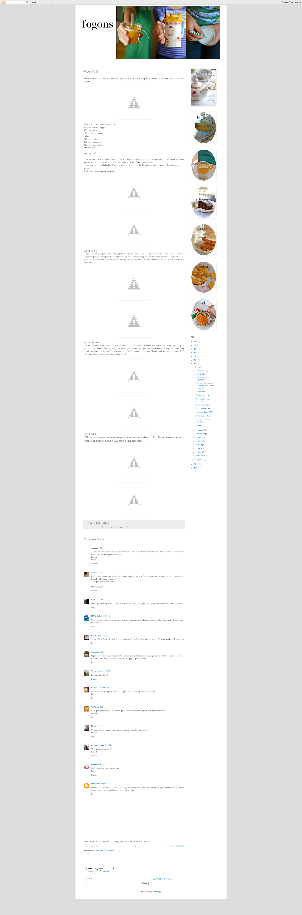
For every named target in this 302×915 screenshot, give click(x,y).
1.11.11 (101, 548)
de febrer (199, 456)
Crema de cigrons (202, 395)
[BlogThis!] (98, 523)
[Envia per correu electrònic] (95, 523)
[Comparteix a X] (101, 523)
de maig (199, 445)
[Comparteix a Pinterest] (107, 523)
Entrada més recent (91, 846)
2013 (196, 360)
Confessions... (201, 391)
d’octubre (200, 430)
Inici (134, 846)
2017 (196, 349)
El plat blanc (96, 635)
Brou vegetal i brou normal (203, 400)
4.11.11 (109, 784)
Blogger (159, 891)
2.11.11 (108, 687)
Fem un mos (96, 764)
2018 (196, 345)
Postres (131, 527)
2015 (196, 353)
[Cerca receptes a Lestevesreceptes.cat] (163, 879)
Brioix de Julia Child (203, 408)
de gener (199, 459)
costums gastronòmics (112, 527)
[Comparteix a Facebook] (104, 523)
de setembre (200, 434)
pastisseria (125, 527)
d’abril (198, 448)
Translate (105, 871)
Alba (93, 572)
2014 (196, 356)
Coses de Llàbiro (98, 687)
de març (199, 452)
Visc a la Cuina (97, 671)
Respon (94, 564)
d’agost (199, 437)
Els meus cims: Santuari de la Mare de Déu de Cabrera (205, 385)
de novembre (201, 374)
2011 (196, 367)
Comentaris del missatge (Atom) (107, 850)
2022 (196, 342)
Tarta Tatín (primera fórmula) (203, 421)
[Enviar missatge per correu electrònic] (90, 523)
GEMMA (95, 707)
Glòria (93, 599)
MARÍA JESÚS (97, 616)
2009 (196, 468)
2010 (196, 464)
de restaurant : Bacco (203, 416)
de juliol (199, 441)
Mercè (93, 726)
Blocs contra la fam (203, 405)
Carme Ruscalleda (97, 527)
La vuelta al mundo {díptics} (203, 378)
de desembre (201, 370)
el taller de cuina (97, 745)
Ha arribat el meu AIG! (204, 412)
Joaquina (95, 652)
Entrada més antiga (177, 846)
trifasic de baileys (98, 784)
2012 (196, 364)
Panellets (199, 425)
